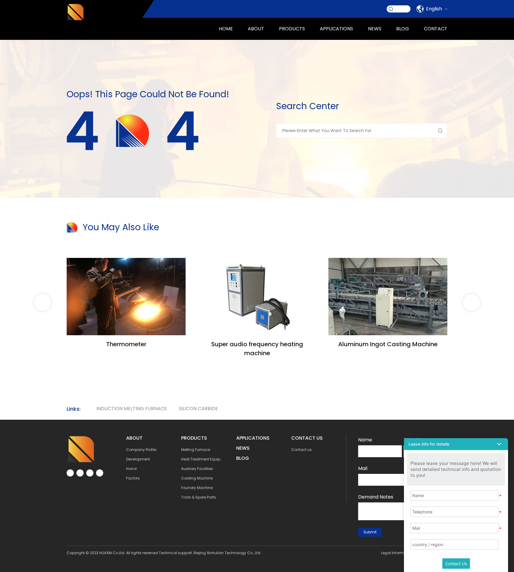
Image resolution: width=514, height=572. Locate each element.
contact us (307, 438)
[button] (471, 302)
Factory (133, 478)
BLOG (242, 458)
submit (370, 532)
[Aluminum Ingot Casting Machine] (387, 261)
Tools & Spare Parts (198, 497)
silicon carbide (198, 408)
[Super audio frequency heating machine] (257, 261)
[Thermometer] (126, 261)
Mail (362, 468)
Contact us (301, 449)
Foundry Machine (197, 487)
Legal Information (397, 552)
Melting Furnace (195, 449)
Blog (402, 28)
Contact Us (456, 563)
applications (336, 28)
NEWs (243, 448)
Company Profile (141, 449)
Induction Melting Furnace (131, 408)
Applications (252, 438)
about (256, 28)
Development (138, 459)
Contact (435, 28)
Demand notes (375, 496)
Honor (131, 468)
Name (365, 439)
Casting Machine (197, 478)
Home (226, 28)
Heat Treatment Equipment (205, 459)
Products (292, 28)
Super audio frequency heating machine (257, 348)
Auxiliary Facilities (197, 468)
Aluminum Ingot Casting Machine (388, 344)
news (374, 28)
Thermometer (126, 344)
